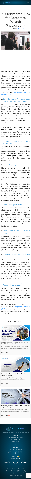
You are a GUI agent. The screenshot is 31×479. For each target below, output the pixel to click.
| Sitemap (19, 475)
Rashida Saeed (22, 29)
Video (8, 433)
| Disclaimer (20, 469)
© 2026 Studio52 (12, 469)
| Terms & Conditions (11, 471)
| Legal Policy (12, 475)
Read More (4, 352)
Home (4, 433)
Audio (12, 433)
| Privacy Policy (21, 471)
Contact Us (25, 433)
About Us (18, 433)
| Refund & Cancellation (20, 473)
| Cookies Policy (8, 473)
